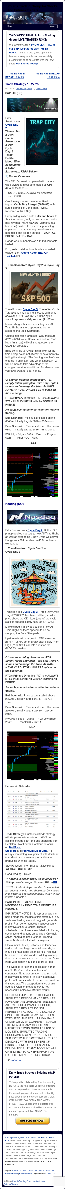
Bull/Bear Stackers (13, 849)
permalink (16, 1059)
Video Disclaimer (46, 1170)
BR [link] (55, 882)
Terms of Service (18, 1170)
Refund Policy (11, 1173)
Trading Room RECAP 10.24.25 (15, 75)
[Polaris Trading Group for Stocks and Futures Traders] (32, 18)
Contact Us (51, 1173)
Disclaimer (33, 1170)
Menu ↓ (53, 26)
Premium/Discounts (34, 851)
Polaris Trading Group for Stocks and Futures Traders (33, 8)
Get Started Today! (27, 63)
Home (10, 26)
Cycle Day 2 (11, 126)
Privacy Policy (25, 1173)
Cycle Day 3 (30, 309)
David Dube (41, 88)
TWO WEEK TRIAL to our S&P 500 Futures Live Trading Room (32, 48)
